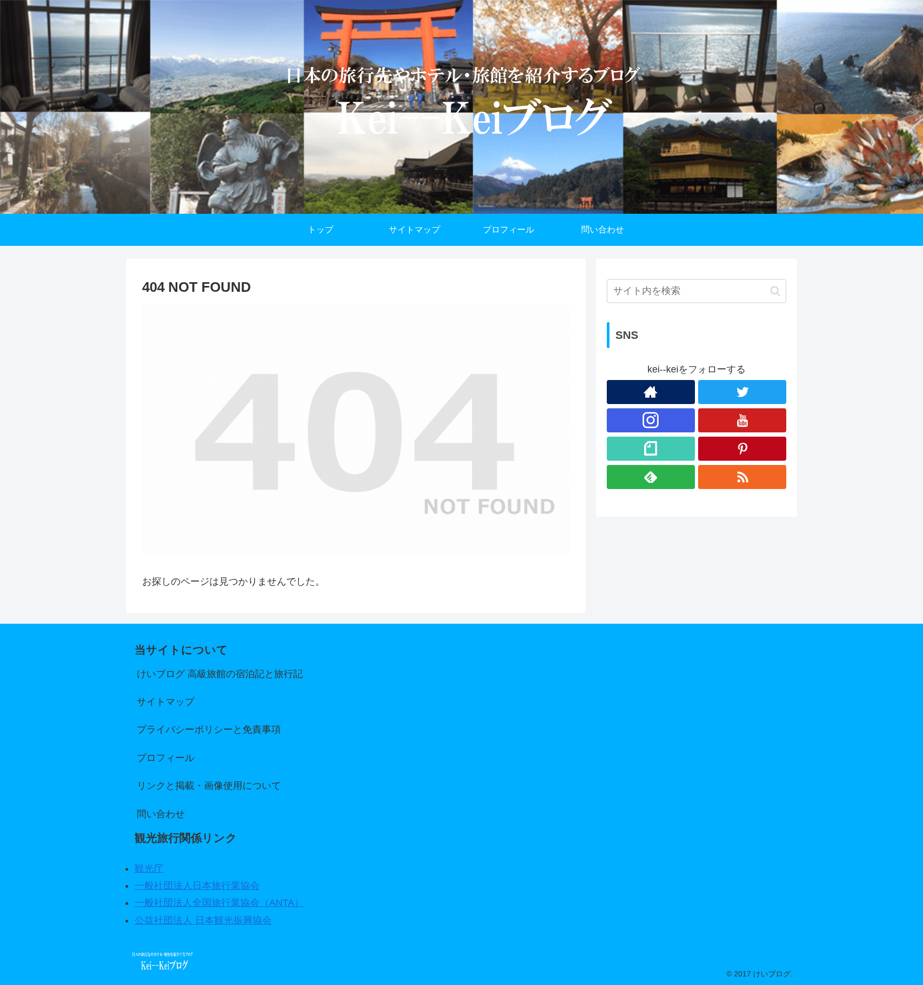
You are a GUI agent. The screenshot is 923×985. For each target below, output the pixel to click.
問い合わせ (161, 814)
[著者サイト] (651, 392)
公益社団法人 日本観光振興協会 (203, 920)
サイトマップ (165, 701)
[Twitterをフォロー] (742, 392)
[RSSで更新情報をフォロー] (742, 477)
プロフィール (165, 758)
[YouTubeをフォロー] (742, 420)
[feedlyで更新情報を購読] (651, 477)
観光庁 (149, 868)
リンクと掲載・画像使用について (209, 785)
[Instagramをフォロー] (651, 420)
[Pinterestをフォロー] (742, 449)
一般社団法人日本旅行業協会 (197, 885)
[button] (775, 291)
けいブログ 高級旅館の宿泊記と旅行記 (220, 674)
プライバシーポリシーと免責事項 (209, 729)
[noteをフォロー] (651, 449)
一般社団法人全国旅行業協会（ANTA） (219, 902)
